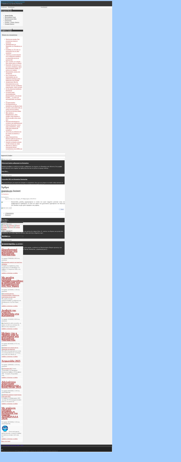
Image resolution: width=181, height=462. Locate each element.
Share (62, 209)
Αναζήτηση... (4, 7)
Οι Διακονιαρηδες (10, 102)
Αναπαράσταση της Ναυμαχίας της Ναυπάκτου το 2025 (14, 46)
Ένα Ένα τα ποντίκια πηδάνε (13, 111)
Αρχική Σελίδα (9, 15)
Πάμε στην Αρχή (5, 441)
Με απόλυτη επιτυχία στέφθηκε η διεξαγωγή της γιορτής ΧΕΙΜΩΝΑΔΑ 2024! (10, 413)
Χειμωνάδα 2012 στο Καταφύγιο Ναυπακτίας (14, 179)
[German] (17, 227)
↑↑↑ (2, 449)
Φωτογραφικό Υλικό (10, 17)
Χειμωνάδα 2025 (11, 360)
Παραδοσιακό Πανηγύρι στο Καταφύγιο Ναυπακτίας (9, 252)
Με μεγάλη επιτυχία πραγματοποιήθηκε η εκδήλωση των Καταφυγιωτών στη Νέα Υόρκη (12, 281)
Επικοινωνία (8, 20)
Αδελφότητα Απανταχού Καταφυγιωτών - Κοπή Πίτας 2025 (11, 384)
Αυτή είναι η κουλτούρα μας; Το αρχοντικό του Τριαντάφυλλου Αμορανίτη (23, 195)
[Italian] (3, 229)
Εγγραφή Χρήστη (9, 24)
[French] (10, 227)
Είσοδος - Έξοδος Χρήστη (12, 22)
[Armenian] (10, 225)
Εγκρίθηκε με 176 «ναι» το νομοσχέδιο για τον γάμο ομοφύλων (13, 51)
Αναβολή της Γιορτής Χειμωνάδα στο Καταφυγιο (10, 313)
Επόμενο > (8, 215)
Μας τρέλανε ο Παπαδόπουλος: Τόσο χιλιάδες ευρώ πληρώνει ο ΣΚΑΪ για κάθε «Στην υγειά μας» (13, 116)
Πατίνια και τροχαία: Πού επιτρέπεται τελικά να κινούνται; (13, 41)
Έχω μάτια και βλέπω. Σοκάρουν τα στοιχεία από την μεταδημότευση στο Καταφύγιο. (26, 211)
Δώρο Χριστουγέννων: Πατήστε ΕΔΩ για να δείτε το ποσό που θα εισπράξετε (14, 138)
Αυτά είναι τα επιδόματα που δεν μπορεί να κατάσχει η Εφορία (13, 133)
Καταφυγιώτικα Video (10, 19)
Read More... (5, 171)
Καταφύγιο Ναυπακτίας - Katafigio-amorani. (13, 2)
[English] (4, 227)
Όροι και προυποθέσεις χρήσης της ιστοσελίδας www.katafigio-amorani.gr (37, 451)
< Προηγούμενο (9, 213)
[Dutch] (17, 225)
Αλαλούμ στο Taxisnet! (11, 191)
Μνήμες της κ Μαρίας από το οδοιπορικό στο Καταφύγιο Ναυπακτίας (10, 336)
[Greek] (3, 225)
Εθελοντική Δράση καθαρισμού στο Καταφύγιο (15, 163)
